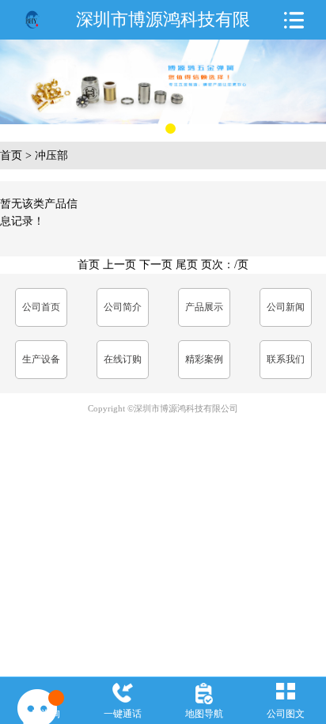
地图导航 (204, 713)
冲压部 (51, 155)
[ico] (32, 20)
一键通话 (123, 713)
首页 (11, 155)
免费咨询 (41, 713)
